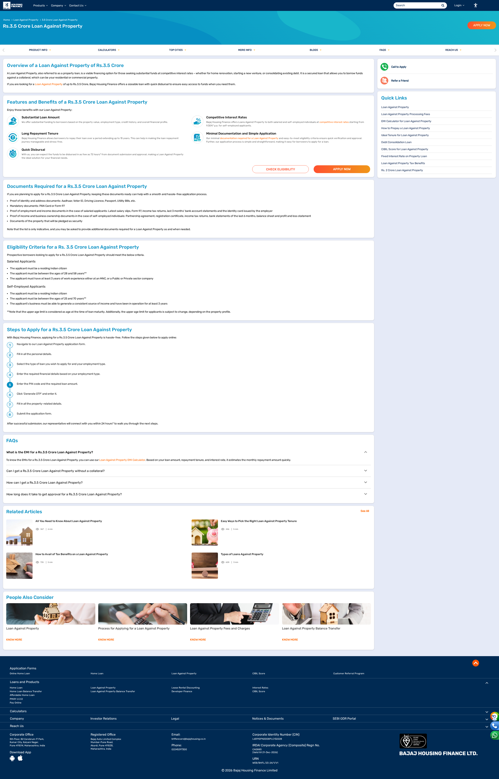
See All (365, 511)
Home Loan (97, 673)
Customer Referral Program (348, 673)
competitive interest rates (334, 122)
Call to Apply (398, 67)
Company (57, 5)
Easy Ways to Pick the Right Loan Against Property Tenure (259, 521)
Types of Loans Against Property (242, 554)
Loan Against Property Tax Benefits (403, 163)
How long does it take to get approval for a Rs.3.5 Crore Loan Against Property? (64, 494)
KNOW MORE (14, 639)
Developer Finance (182, 691)
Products (39, 5)
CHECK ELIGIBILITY (280, 169)
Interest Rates (260, 687)
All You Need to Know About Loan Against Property (68, 521)
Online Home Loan (20, 673)
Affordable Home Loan (22, 695)
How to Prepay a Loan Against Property (405, 128)
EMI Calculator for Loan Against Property (406, 121)
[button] (475, 5)
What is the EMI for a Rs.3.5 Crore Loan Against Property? (49, 452)
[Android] (12, 758)
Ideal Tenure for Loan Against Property (405, 135)
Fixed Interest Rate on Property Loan (404, 156)
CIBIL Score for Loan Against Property (404, 149)
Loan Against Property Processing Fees (405, 114)
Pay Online (15, 702)
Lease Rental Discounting (186, 687)
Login (458, 5)
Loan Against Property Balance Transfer (113, 691)
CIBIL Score (258, 673)
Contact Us (76, 5)
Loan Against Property (49, 84)
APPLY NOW (481, 25)
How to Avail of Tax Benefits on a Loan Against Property (71, 554)
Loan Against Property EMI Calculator (122, 460)
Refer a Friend (400, 80)
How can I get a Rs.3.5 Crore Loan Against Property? (44, 482)
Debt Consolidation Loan (396, 142)
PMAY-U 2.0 (16, 699)
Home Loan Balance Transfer (26, 691)
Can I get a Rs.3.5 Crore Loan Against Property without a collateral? (55, 471)
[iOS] (20, 758)
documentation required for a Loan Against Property (249, 138)
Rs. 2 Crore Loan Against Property (402, 170)
